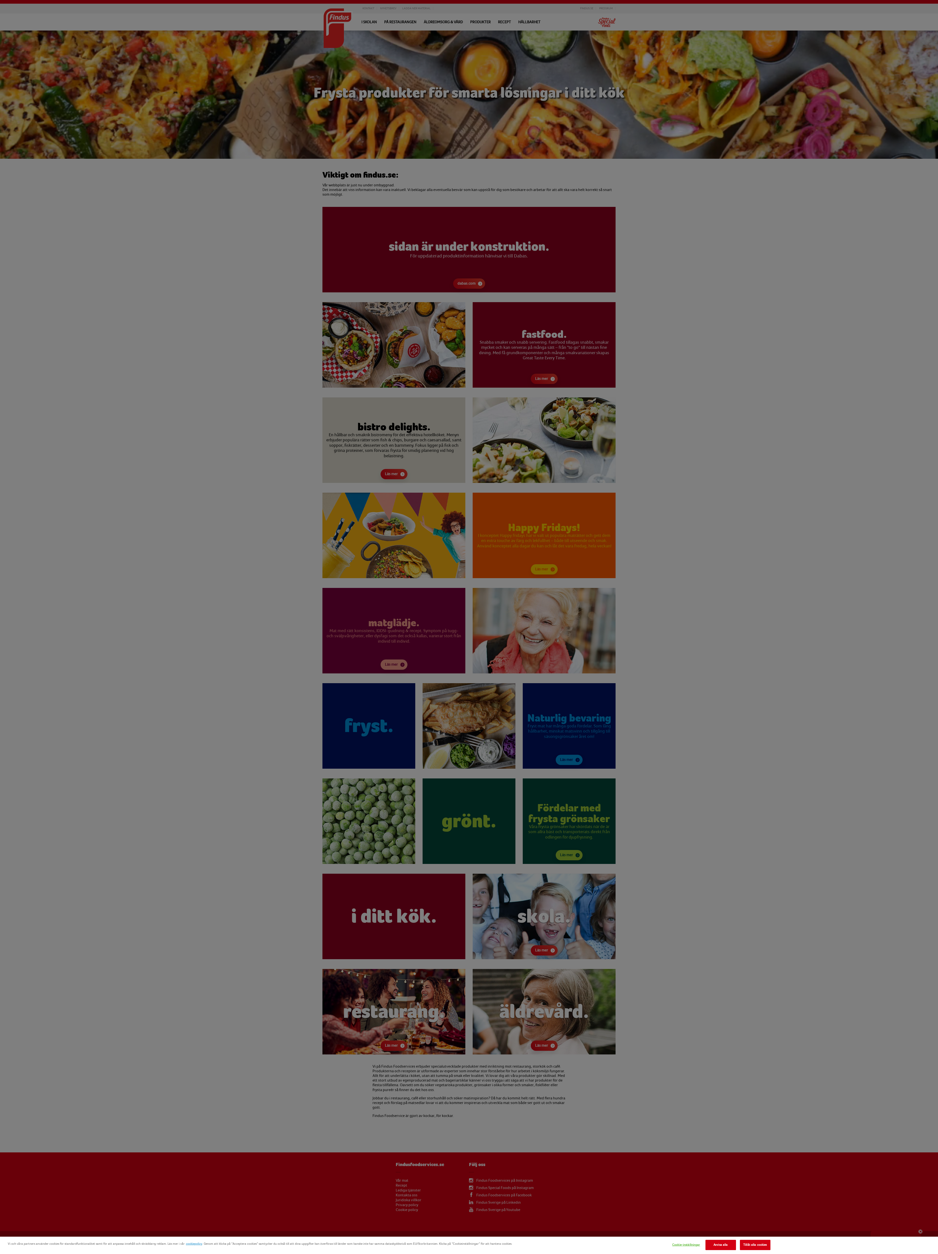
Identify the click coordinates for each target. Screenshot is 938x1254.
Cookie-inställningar (686, 1244)
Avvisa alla (721, 1244)
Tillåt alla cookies (755, 1244)
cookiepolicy (194, 1243)
